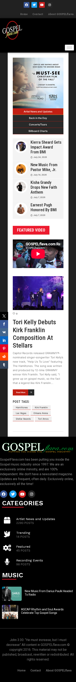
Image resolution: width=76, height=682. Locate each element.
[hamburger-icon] (69, 48)
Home (24, 14)
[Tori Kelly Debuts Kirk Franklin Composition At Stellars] (38, 293)
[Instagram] (49, 5)
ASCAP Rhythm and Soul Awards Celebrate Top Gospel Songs (42, 611)
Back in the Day (38, 118)
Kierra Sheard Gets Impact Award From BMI (46, 147)
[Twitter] (34, 5)
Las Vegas (21, 413)
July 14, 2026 (40, 174)
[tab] (38, 111)
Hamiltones (22, 407)
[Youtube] (42, 5)
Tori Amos (43, 418)
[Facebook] (26, 5)
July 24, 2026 (40, 157)
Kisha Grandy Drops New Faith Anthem (44, 187)
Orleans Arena (40, 413)
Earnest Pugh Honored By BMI (44, 207)
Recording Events (29, 560)
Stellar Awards (23, 418)
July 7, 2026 (39, 197)
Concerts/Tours (38, 124)
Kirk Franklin (41, 407)
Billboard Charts (38, 131)
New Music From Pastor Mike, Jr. (44, 167)
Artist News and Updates (38, 111)
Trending (23, 533)
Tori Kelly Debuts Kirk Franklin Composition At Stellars (34, 333)
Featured (23, 546)
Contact (37, 14)
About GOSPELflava (61, 14)
